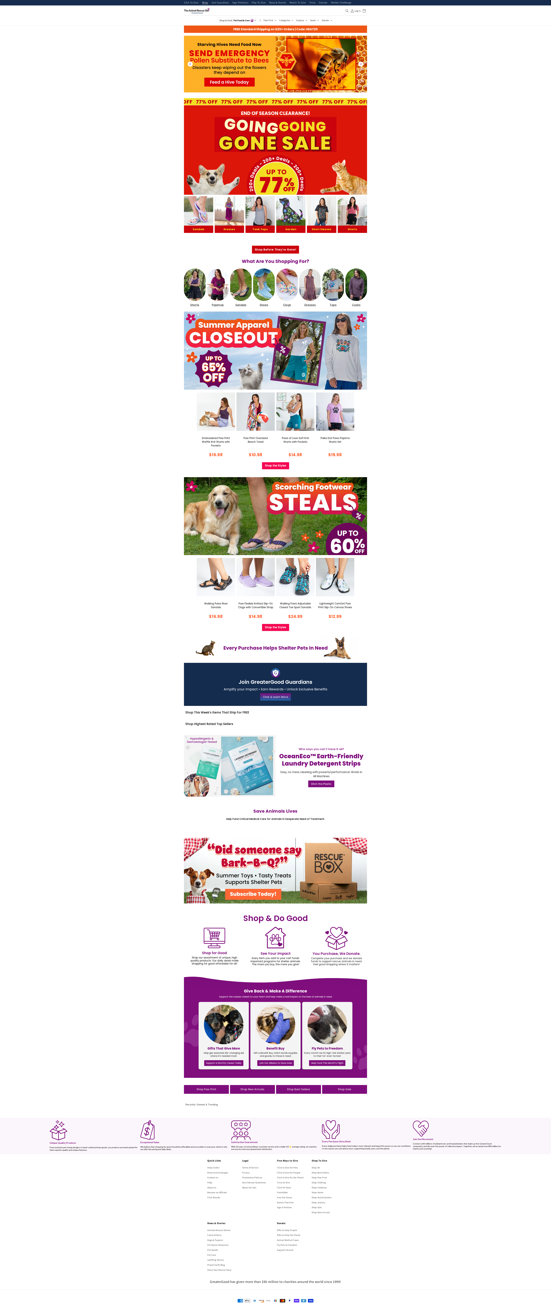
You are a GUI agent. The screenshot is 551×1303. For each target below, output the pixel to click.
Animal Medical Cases (288, 1240)
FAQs (209, 1182)
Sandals (198, 229)
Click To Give (191, 2)
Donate (323, 2)
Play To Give (259, 2)
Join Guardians (220, 2)
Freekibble (282, 1192)
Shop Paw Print (206, 1089)
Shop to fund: (234, 20)
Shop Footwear (319, 1187)
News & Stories (277, 2)
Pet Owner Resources (218, 1244)
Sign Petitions (240, 2)
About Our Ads (249, 1187)
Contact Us (212, 1177)
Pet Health (212, 1249)
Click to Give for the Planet (290, 1177)
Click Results (213, 1197)
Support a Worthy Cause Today (223, 1063)
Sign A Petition (284, 1207)
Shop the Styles (275, 466)
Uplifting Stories (215, 1259)
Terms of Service (250, 1167)
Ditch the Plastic (321, 784)
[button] (347, 10)
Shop (205, 2)
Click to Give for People (288, 1172)
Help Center (213, 1167)
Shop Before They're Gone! (275, 250)
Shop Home (317, 1192)
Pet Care (211, 1254)
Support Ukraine (285, 1249)
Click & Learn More (275, 697)
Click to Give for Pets (287, 1167)
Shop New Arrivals (252, 1089)
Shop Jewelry (318, 1202)
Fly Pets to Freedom (287, 1244)
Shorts (352, 229)
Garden (290, 229)
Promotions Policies (252, 1177)
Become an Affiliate (217, 1192)
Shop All (316, 1167)
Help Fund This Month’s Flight (327, 1063)
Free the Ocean (284, 1197)
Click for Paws (284, 1187)
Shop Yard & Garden (321, 1197)
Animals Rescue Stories (219, 1230)
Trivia (312, 2)
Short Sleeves (321, 229)
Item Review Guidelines (254, 1182)
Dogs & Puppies (215, 1240)
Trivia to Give (283, 1182)
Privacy (246, 1172)
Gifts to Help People (287, 1230)
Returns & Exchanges (217, 1172)
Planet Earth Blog (216, 1264)
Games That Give (285, 1202)
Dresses (229, 229)
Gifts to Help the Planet (288, 1235)
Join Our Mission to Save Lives (275, 1063)
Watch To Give (298, 2)
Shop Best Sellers (298, 1089)
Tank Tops (260, 229)
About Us (211, 1187)
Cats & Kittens (214, 1235)
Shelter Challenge (341, 2)
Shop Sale (344, 1089)
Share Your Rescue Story (219, 1269)
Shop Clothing (319, 1182)
